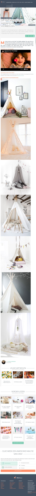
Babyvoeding (12, 483)
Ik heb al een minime (8, 467)
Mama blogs (21, 487)
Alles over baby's (12, 482)
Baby (16, 2)
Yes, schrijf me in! (18, 470)
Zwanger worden (9, 2)
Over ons (2, 482)
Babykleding (21, 482)
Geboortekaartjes (22, 486)
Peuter (18, 2)
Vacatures (2, 486)
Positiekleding (21, 488)
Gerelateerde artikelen (17, 442)
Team (1, 487)
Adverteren (2, 484)
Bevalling (11, 484)
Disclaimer (2, 488)
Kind (20, 2)
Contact (2, 483)
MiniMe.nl (3, 2)
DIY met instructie (20, 75)
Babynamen (21, 483)
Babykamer (20, 484)
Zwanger (13, 2)
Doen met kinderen (27, 2)
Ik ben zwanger (7, 463)
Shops (32, 2)
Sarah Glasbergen (12, 361)
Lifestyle (23, 2)
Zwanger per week (13, 488)
